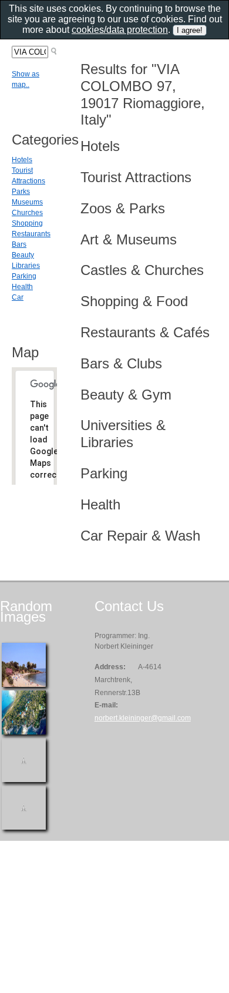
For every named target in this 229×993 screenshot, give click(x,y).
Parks (21, 191)
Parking (24, 276)
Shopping (27, 223)
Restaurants (31, 234)
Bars (19, 244)
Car (17, 297)
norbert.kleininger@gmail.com (143, 718)
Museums (27, 202)
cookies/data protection (120, 30)
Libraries (26, 265)
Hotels (22, 160)
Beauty (23, 255)
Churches (27, 213)
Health (22, 287)
